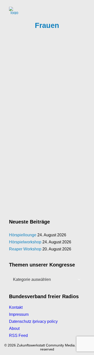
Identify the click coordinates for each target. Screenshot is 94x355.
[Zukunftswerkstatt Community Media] (14, 10)
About (14, 328)
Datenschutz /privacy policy (33, 321)
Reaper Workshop (25, 249)
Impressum (19, 314)
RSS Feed (18, 335)
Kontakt (16, 307)
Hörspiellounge (22, 235)
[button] (82, 10)
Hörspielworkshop (25, 242)
